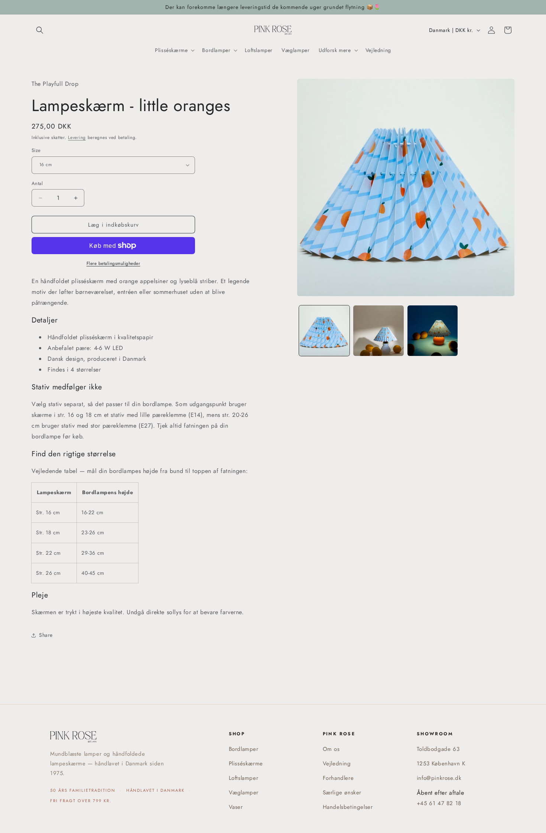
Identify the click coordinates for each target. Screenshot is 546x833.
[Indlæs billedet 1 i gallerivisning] (324, 330)
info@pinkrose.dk (439, 778)
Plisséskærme (246, 763)
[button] (40, 30)
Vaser (236, 807)
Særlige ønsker (342, 792)
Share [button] (46, 635)
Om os (331, 749)
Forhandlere (338, 778)
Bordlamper (244, 749)
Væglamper (244, 792)
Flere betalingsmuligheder (113, 263)
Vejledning (337, 763)
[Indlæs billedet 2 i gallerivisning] (378, 330)
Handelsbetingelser (348, 807)
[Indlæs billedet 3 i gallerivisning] (432, 330)
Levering (77, 137)
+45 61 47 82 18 (439, 803)
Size (36, 150)
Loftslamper (244, 778)
